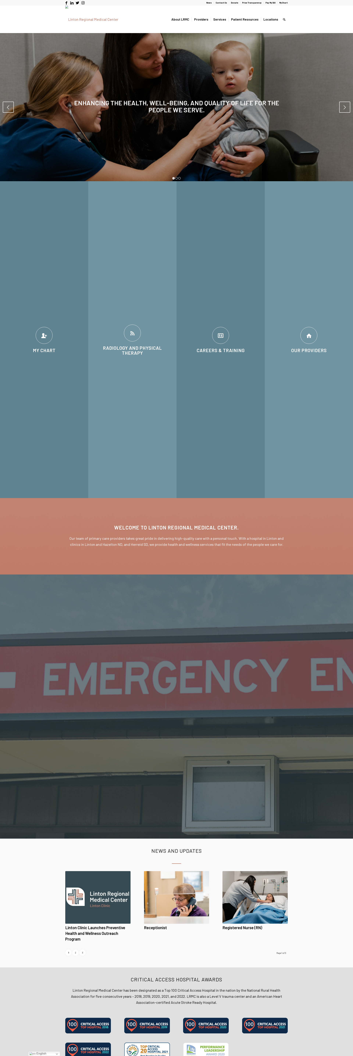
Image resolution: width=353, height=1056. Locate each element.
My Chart (44, 350)
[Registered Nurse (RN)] (255, 897)
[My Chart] (44, 335)
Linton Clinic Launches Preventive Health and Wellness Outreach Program (95, 933)
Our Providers (309, 350)
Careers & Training (221, 350)
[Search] (284, 19)
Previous (8, 107)
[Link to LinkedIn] (71, 3)
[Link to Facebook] (66, 3)
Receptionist (155, 927)
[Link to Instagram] (83, 3)
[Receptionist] (176, 897)
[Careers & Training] (220, 335)
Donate (234, 2)
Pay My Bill (270, 2)
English (41, 1053)
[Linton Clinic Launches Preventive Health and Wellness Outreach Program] (98, 897)
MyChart (283, 2)
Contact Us (221, 2)
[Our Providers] (308, 335)
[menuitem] (209, 3)
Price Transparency (252, 2)
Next (344, 107)
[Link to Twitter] (77, 3)
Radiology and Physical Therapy (132, 350)
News (209, 2)
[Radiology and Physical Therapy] (132, 333)
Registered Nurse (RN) (242, 927)
